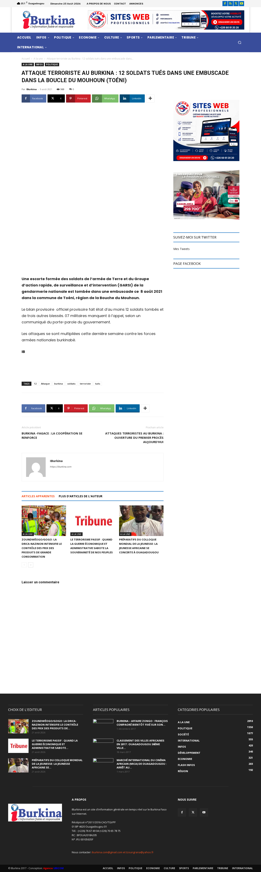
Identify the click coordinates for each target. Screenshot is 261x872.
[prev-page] (24, 564)
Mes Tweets (181, 249)
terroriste (85, 383)
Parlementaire (203, 868)
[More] (150, 98)
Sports (184, 868)
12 (35, 383)
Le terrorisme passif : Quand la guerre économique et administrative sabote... (55, 744)
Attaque (45, 383)
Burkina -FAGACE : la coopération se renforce (52, 435)
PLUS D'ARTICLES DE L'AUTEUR (80, 496)
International (242, 868)
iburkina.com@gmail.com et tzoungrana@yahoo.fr (123, 852)
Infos (39, 64)
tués (97, 383)
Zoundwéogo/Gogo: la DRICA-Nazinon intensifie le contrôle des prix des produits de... (55, 724)
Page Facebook (187, 263)
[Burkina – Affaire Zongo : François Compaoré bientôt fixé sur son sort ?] (103, 726)
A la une (38, 58)
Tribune (222, 868)
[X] (236, 3)
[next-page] (30, 564)
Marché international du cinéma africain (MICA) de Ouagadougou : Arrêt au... (142, 763)
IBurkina (31, 89)
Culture (169, 868)
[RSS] (230, 3)
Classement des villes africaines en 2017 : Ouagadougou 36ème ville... (140, 744)
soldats (71, 383)
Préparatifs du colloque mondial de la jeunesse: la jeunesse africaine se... (57, 763)
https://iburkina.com (61, 466)
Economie (153, 868)
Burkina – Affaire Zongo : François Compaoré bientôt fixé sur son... (142, 722)
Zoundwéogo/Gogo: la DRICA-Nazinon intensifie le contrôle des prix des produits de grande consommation (42, 548)
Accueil (26, 58)
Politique (52, 64)
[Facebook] (225, 3)
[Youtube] (241, 3)
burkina (58, 383)
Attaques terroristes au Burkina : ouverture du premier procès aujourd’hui (134, 437)
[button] (239, 42)
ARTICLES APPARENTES (38, 496)
